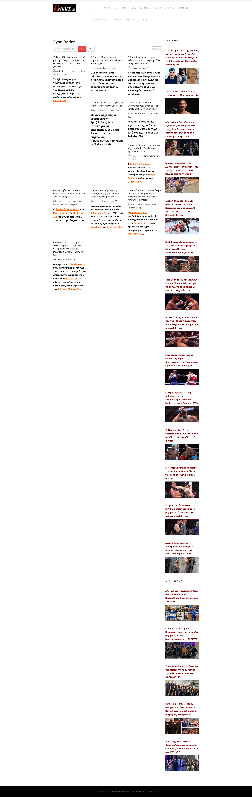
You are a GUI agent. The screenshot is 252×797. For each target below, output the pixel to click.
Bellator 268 (59, 100)
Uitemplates (148, 791)
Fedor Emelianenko (140, 164)
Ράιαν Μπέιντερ (142, 223)
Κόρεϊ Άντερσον (138, 212)
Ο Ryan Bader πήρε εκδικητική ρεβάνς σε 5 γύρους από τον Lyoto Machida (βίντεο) (106, 193)
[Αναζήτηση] (82, 49)
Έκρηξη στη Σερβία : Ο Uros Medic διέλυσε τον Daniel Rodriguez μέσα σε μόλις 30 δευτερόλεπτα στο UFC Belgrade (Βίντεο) (180, 207)
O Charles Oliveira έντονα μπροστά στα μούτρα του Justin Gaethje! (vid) (106, 60)
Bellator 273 (70, 278)
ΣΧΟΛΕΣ (123, 8)
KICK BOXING (145, 8)
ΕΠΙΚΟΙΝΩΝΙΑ (110, 8)
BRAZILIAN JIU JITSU (101, 20)
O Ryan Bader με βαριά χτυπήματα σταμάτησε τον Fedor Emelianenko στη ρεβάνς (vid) (144, 105)
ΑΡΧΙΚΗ (95, 8)
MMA (134, 8)
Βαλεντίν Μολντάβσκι (69, 289)
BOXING (157, 8)
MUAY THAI (169, 8)
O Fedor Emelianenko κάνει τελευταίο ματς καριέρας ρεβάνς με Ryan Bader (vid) (144, 60)
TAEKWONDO (130, 20)
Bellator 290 (134, 181)
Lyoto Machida (115, 227)
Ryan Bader (60, 213)
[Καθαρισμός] (90, 49)
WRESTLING (183, 8)
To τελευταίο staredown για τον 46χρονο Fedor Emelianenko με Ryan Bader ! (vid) (144, 148)
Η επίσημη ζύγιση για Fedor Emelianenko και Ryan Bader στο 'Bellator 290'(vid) (69, 193)
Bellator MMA (98, 213)
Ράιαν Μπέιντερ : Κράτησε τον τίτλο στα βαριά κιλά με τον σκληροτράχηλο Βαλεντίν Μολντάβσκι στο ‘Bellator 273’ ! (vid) (68, 248)
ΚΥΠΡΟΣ (143, 20)
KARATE (118, 20)
